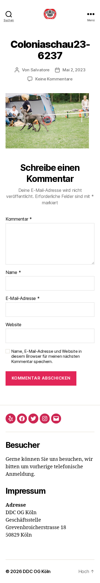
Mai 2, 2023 (73, 69)
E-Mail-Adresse (23, 298)
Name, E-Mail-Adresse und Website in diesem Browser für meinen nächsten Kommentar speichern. (46, 356)
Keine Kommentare (53, 79)
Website (13, 324)
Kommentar (19, 219)
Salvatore (40, 69)
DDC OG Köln (37, 571)
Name (13, 272)
